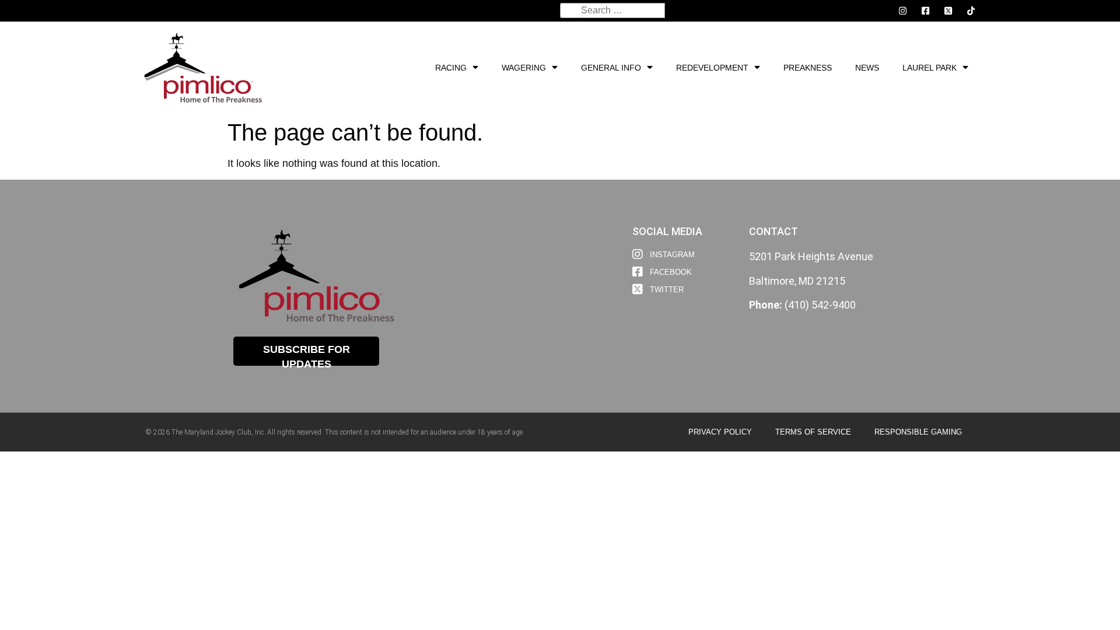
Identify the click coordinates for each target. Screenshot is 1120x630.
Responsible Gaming (918, 432)
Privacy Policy (720, 432)
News (867, 67)
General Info (611, 67)
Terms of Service (813, 432)
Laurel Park (929, 67)
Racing (451, 67)
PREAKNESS (807, 67)
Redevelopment (712, 67)
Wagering (524, 67)
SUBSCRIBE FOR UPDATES (306, 355)
